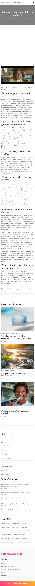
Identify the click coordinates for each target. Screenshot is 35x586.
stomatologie (15, 538)
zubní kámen (13, 531)
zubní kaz (24, 538)
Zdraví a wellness (6, 87)
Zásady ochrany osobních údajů (11, 569)
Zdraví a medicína (6, 462)
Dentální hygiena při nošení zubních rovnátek (15, 412)
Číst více (3, 341)
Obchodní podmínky (7, 566)
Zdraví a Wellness (6, 470)
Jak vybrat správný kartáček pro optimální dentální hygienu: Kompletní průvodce (16, 337)
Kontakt (3, 575)
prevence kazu (27, 542)
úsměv (30, 531)
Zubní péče (4, 454)
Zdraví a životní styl (6, 466)
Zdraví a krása (5, 451)
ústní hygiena (5, 291)
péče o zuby (5, 523)
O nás (3, 563)
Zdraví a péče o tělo (6, 458)
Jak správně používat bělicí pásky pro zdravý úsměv (15, 374)
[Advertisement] (17, 44)
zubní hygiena (6, 527)
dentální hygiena (16, 542)
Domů (5, 19)
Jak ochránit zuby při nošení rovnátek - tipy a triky (15, 504)
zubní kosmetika (6, 534)
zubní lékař (23, 531)
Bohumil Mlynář (17, 87)
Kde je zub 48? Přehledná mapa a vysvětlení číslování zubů (16, 511)
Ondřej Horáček (5, 333)
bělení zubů (24, 523)
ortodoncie (24, 527)
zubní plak (5, 531)
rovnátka (9, 289)
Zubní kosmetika (5, 447)
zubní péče (15, 527)
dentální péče (27, 289)
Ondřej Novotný (5, 408)
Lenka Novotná (5, 370)
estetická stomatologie (20, 534)
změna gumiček (17, 289)
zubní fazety (5, 542)
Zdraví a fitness (5, 474)
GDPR (3, 572)
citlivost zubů (6, 538)
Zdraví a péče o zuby (7, 439)
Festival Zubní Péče (11, 2)
